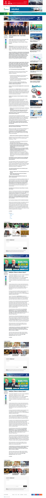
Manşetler (6, 6)
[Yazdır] (5, 46)
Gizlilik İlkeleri (21, 494)
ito (10, 216)
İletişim (18, 494)
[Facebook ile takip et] (32, 494)
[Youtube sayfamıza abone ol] (36, 494)
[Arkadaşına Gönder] (5, 45)
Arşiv (13, 6)
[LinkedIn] (5, 42)
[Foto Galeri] (41, 6)
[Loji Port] (6, 9)
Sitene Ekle (16, 6)
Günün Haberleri (10, 6)
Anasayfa (13, 494)
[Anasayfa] (4, 6)
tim (10, 217)
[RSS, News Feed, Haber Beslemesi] (41, 494)
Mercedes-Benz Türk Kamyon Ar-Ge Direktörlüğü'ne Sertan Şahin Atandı (22, 13)
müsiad (11, 218)
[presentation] (6, 13)
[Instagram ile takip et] (39, 494)
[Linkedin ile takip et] (38, 494)
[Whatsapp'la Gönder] (5, 43)
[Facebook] (5, 39)
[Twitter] (5, 41)
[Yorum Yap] (5, 47)
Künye (16, 494)
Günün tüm (39, 13)
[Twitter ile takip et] (34, 494)
